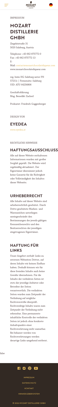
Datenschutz (29, 382)
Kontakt (29, 388)
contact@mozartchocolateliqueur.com (35, 65)
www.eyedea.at (18, 129)
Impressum (29, 377)
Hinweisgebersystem (29, 393)
